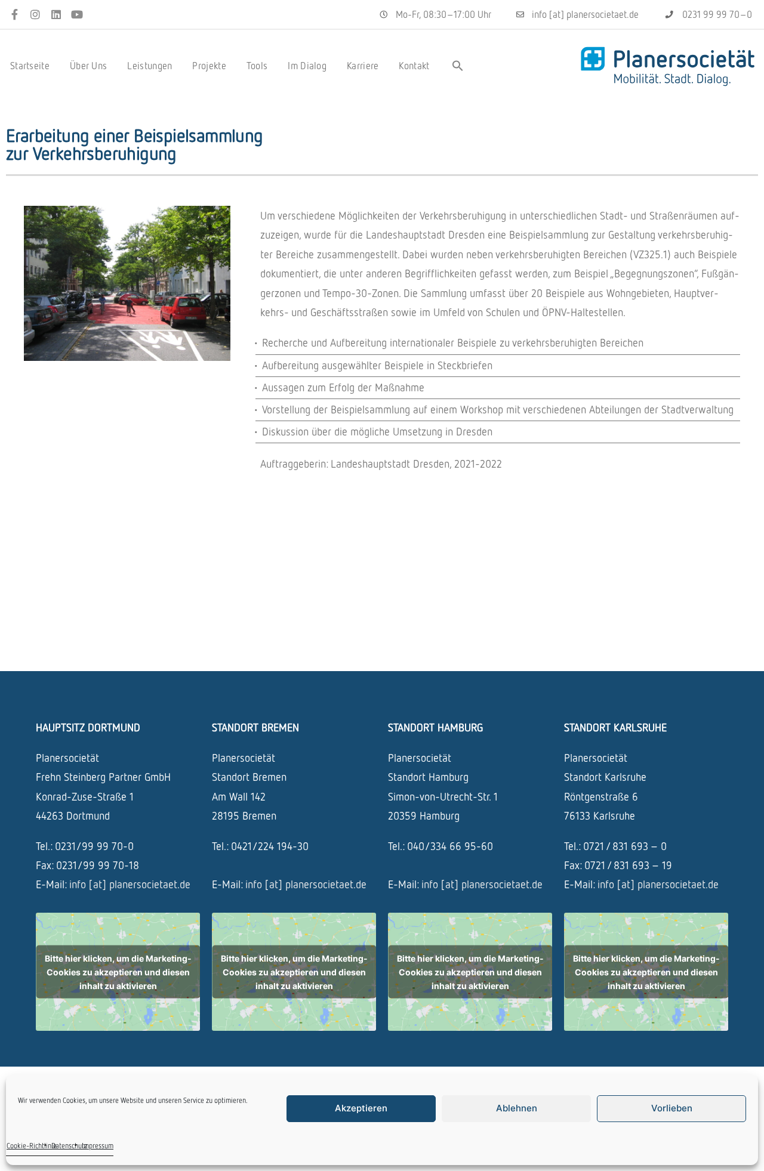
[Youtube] (76, 14)
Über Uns (88, 66)
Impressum (97, 1145)
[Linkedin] (56, 14)
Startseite (30, 66)
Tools (257, 66)
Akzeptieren (361, 1108)
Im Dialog (307, 66)
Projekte (209, 66)
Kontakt (414, 66)
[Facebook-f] (14, 14)
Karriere (362, 66)
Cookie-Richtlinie (32, 1145)
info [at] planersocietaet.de (129, 884)
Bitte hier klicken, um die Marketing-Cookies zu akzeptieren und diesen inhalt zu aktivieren (118, 971)
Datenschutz (69, 1145)
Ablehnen (516, 1108)
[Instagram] (35, 14)
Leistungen (149, 66)
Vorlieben (671, 1108)
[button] (458, 65)
